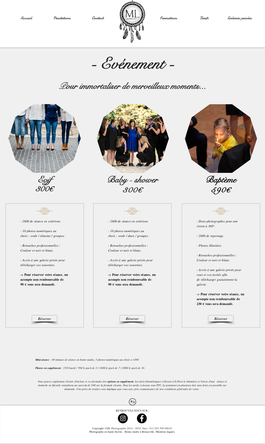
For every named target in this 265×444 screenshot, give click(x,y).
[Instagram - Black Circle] (123, 418)
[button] (62, 18)
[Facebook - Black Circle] (142, 418)
